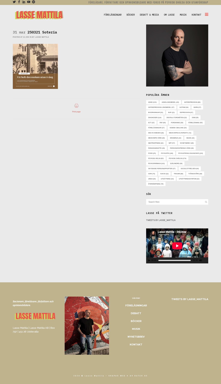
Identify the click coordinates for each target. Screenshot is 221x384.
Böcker (136, 321)
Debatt (136, 313)
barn (197, 107)
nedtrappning (155, 143)
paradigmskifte (156, 148)
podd (152, 153)
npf (172, 143)
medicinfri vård (156, 138)
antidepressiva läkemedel (161, 107)
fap (163, 122)
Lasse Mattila (42, 37)
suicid (164, 174)
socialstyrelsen (190, 168)
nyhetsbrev (187, 143)
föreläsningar (156, 128)
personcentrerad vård (182, 148)
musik (190, 138)
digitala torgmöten (177, 117)
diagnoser (154, 117)
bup (171, 112)
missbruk (175, 138)
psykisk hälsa (156, 158)
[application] (177, 245)
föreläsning (195, 122)
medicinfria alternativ (180, 133)
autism (184, 107)
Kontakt (136, 344)
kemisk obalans (178, 128)
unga (152, 179)
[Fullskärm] (206, 260)
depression (186, 112)
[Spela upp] (149, 260)
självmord (176, 163)
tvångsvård (195, 174)
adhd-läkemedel (170, 102)
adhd (152, 102)
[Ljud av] (200, 260)
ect (151, 122)
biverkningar (155, 112)
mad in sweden (156, 133)
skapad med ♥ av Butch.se (128, 376)
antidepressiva (192, 102)
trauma (178, 174)
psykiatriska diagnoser (190, 153)
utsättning (167, 179)
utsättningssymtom (189, 179)
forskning (177, 122)
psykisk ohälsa (177, 158)
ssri (151, 174)
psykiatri (167, 153)
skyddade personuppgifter (161, 168)
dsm (195, 117)
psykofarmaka (156, 163)
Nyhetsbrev (136, 336)
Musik (136, 329)
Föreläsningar (136, 305)
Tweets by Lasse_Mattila (160, 220)
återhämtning (155, 184)
